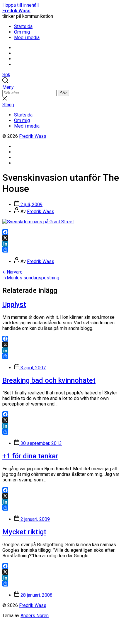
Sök (63, 93)
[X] (63, 238)
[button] (63, 87)
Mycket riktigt (24, 532)
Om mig (22, 32)
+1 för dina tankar (30, 456)
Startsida (23, 26)
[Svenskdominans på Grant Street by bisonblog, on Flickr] (38, 222)
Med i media (27, 37)
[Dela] (63, 250)
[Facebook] (63, 232)
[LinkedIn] (63, 244)
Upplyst (14, 304)
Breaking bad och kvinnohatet (49, 380)
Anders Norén (35, 615)
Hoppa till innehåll (20, 5)
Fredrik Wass (16, 10)
